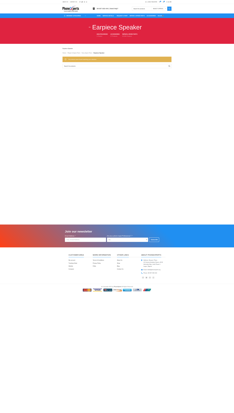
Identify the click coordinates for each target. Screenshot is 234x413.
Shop (118, 263)
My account (72, 260)
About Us (119, 260)
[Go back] (90, 27)
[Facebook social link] (80, 2)
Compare (71, 269)
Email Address (70, 236)
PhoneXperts (117, 286)
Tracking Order (73, 263)
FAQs (94, 266)
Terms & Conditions (98, 260)
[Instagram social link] (84, 2)
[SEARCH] (169, 9)
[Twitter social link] (82, 2)
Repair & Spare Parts (74, 53)
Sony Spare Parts (87, 53)
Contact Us (120, 269)
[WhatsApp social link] (86, 2)
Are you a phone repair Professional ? (119, 236)
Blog (118, 266)
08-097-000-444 (102, 9)
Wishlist (71, 266)
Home (64, 53)
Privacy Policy (97, 263)
